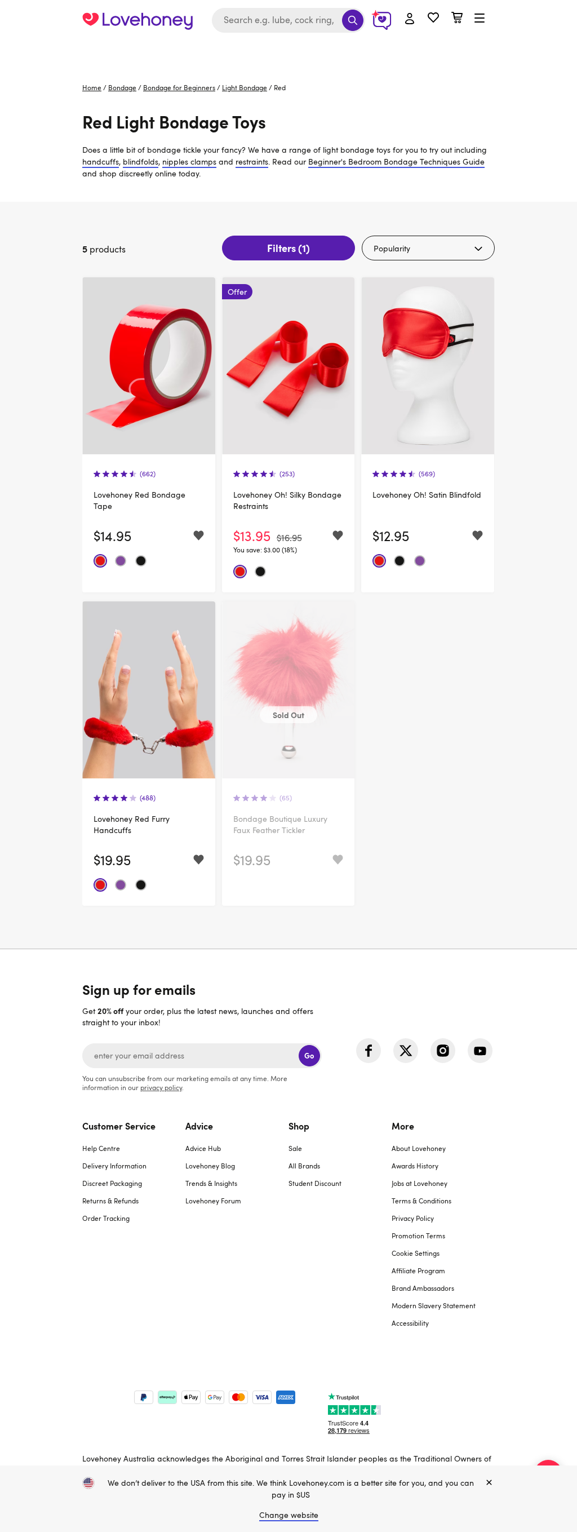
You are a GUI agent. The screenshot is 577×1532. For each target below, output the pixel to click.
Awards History (415, 1165)
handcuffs (100, 161)
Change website (288, 1514)
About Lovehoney (419, 1148)
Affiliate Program (418, 1270)
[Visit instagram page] (442, 1050)
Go (309, 1055)
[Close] (489, 1483)
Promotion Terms (418, 1235)
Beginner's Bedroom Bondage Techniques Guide (396, 161)
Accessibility (410, 1322)
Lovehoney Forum (213, 1200)
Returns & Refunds (110, 1200)
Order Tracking (106, 1218)
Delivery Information (114, 1165)
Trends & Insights (211, 1183)
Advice (199, 1125)
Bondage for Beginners (179, 87)
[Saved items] (198, 536)
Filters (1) (288, 248)
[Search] (352, 20)
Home (91, 87)
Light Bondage (244, 87)
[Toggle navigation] (479, 18)
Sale (295, 1148)
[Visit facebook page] (368, 1050)
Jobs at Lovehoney (419, 1183)
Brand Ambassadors (423, 1287)
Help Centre (101, 1148)
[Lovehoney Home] (137, 20)
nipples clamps (189, 161)
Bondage (122, 87)
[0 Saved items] (433, 18)
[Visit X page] (405, 1050)
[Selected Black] (141, 561)
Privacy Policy (413, 1218)
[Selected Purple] (120, 561)
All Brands (304, 1165)
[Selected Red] (100, 561)
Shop (298, 1125)
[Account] (409, 19)
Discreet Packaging (112, 1183)
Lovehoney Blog (210, 1165)
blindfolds (140, 161)
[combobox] (288, 20)
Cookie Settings (416, 1253)
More (403, 1125)
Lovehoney (288, 52)
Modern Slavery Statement (434, 1305)
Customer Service (119, 1125)
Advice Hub (203, 1148)
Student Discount (314, 1183)
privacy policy (161, 1087)
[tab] (133, 1231)
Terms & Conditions (421, 1200)
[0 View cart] (457, 18)
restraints (252, 161)
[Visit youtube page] (480, 1050)
